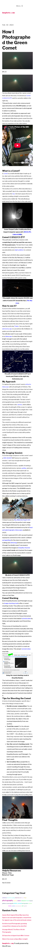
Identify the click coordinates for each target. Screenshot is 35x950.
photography (7, 900)
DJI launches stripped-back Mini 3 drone (15, 935)
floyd (25, 897)
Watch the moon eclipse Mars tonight (15, 939)
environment (18, 905)
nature (19, 900)
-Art (22, 906)
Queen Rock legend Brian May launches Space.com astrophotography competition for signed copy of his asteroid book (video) (16, 917)
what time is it (18, 897)
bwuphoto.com (8, 13)
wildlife (13, 905)
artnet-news (5, 905)
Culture (30, 903)
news (9, 906)
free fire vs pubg (11, 897)
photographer (25, 903)
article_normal (17, 903)
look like (15, 900)
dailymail (23, 900)
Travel (27, 900)
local (23, 897)
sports (25, 905)
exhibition (4, 897)
